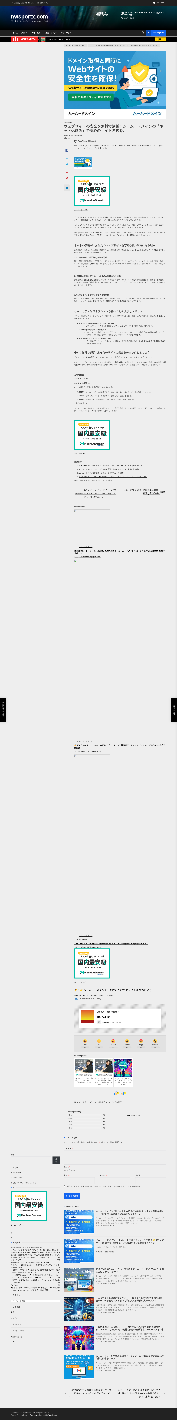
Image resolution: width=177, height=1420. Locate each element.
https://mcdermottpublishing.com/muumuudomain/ (93, 995)
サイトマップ (66, 33)
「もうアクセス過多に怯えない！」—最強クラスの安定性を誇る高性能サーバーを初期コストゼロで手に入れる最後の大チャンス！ (129, 1299)
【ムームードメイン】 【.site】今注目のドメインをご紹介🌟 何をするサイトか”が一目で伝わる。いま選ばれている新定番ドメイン (130, 1241)
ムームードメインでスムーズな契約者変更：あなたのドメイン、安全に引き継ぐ (109, 469)
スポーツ (24, 33)
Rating (67, 1167)
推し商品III (83, 939)
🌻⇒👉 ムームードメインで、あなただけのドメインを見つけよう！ (114, 990)
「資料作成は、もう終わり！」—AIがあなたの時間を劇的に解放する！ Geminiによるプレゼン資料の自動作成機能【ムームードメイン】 (130, 1328)
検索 (12, 1154)
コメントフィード (17, 1331)
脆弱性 (120, 1102)
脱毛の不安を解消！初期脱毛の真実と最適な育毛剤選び (144, 492)
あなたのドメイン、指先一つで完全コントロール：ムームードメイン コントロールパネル (113, 477)
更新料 (110, 480)
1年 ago (78, 947)
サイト (138, 1175)
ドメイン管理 (90, 480)
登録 (12, 1312)
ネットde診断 (100, 1102)
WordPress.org (16, 1337)
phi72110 (67, 135)
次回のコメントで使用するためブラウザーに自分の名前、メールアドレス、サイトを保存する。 (105, 1186)
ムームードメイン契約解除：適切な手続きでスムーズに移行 (102, 473)
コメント (68, 1148)
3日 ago (78, 557)
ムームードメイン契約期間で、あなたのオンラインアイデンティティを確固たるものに (112, 465)
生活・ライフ (51, 33)
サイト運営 (82, 1102)
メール (103, 1175)
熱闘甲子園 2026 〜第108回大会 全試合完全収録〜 (30, 1262)
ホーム (15, 33)
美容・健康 (36, 33)
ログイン (14, 1318)
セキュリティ (91, 1102)
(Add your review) (133, 1115)
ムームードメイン (81, 210)
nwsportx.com (29, 16)
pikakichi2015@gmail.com (91, 557)
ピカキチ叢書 (16, 1173)
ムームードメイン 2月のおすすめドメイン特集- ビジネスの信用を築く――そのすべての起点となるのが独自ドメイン (130, 1212)
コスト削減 (81, 480)
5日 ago (78, 751)
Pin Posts (14, 1285)
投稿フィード (16, 1324)
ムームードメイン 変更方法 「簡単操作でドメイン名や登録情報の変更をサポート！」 (111, 943)
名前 (67, 1175)
